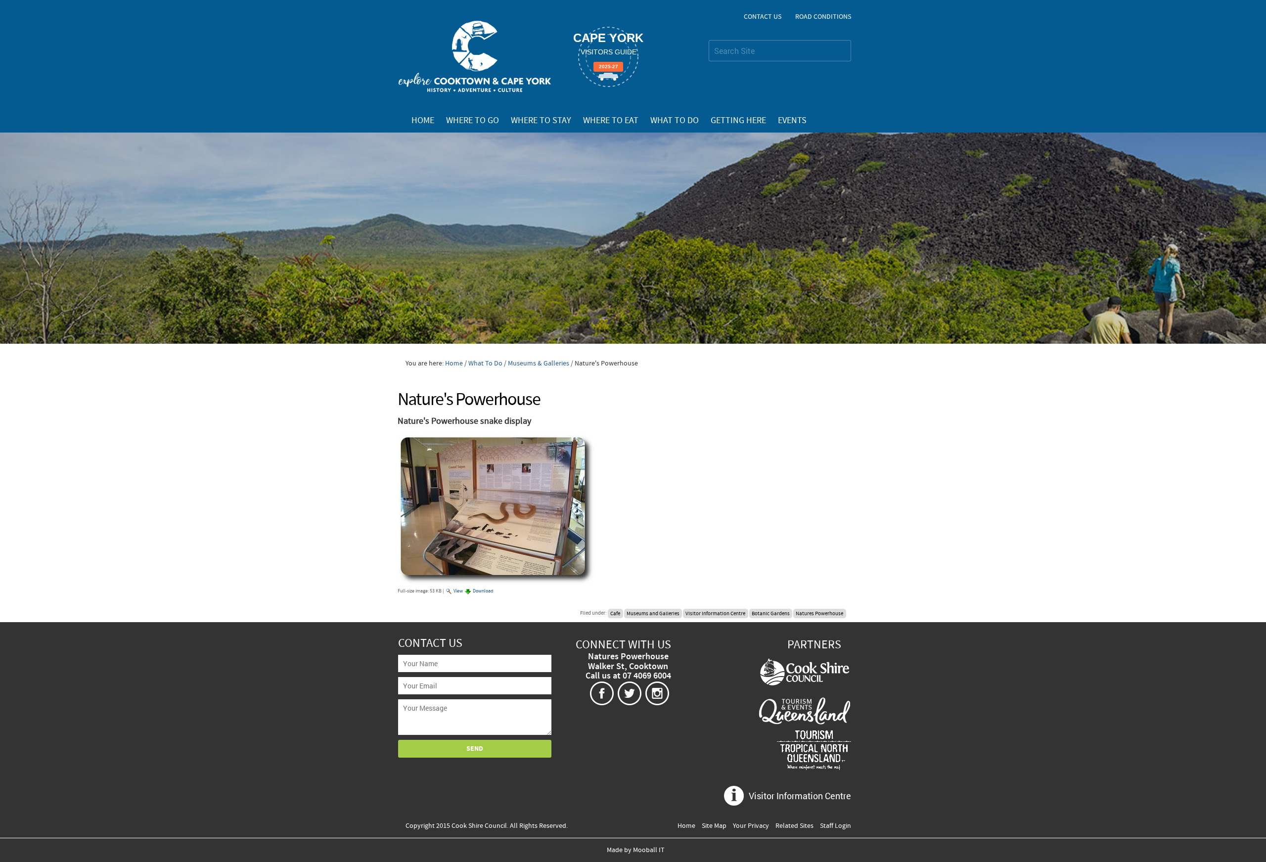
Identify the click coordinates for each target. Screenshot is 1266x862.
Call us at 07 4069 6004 (628, 676)
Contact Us (762, 16)
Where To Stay (541, 120)
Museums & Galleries (538, 363)
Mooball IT (649, 850)
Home (422, 120)
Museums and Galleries (653, 613)
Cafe (615, 613)
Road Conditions (823, 16)
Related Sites (794, 825)
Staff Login (835, 825)
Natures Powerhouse (819, 613)
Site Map (714, 825)
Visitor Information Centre (715, 613)
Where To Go (472, 120)
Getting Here (738, 120)
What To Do (674, 120)
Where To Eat (610, 120)
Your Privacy (751, 825)
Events (792, 120)
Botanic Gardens (771, 613)
